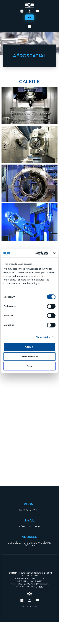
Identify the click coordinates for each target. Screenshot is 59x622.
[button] (29, 26)
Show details (43, 337)
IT (36, 586)
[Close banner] (54, 253)
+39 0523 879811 (29, 510)
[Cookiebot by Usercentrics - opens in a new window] (36, 253)
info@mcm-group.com (29, 526)
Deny (29, 366)
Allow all (29, 346)
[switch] (51, 306)
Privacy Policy (16, 584)
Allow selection (29, 356)
